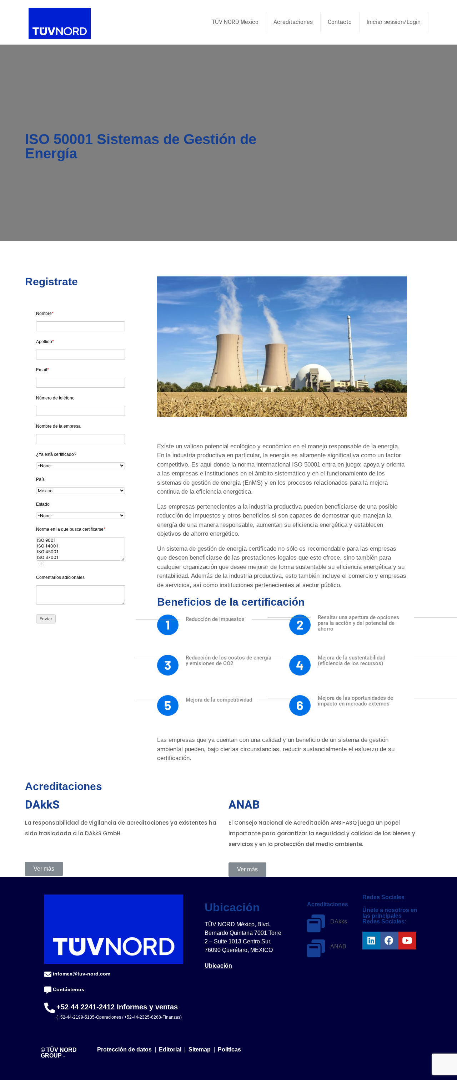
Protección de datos (124, 1049)
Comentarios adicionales (60, 577)
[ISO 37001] (80, 557)
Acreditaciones (293, 22)
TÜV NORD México (235, 22)
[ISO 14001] (80, 546)
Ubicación (218, 966)
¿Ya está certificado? (56, 454)
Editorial (171, 1049)
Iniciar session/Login (394, 22)
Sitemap (200, 1049)
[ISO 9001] (80, 540)
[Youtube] (407, 940)
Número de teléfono (55, 398)
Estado (43, 504)
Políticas (229, 1049)
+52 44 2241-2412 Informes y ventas (117, 1007)
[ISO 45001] (80, 552)
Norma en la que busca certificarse (70, 529)
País (40, 479)
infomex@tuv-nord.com (81, 974)
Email (42, 369)
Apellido (45, 341)
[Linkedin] (371, 940)
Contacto (340, 22)
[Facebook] (389, 940)
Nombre (45, 313)
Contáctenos (68, 989)
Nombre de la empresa (58, 426)
